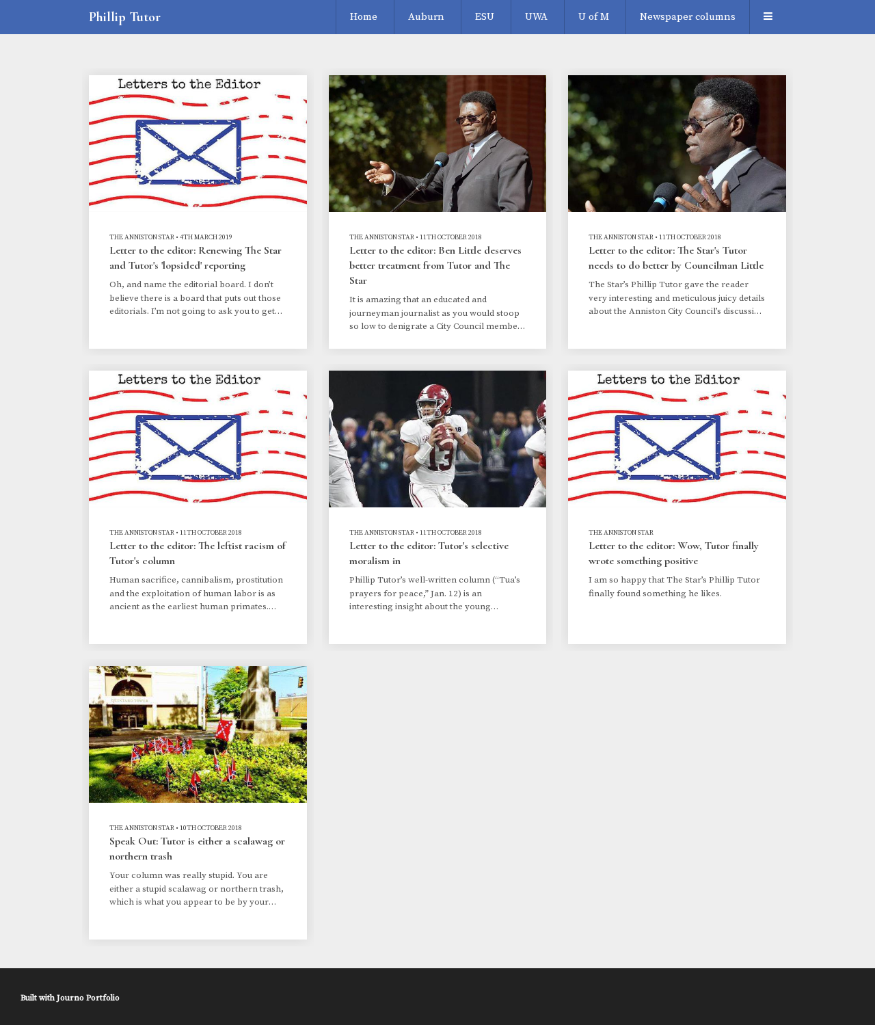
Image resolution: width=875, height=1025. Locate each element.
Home (363, 16)
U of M (593, 16)
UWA (536, 16)
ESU (484, 16)
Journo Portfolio (88, 998)
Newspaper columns (688, 16)
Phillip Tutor (125, 17)
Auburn (426, 16)
